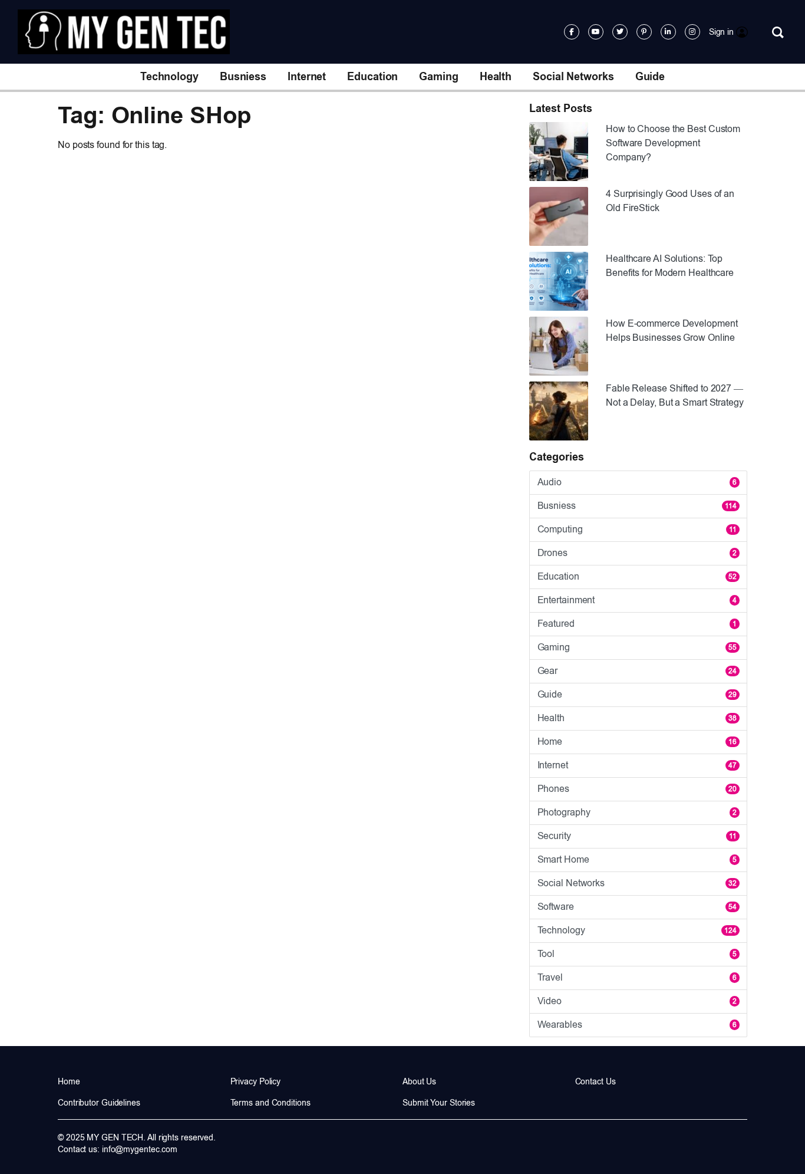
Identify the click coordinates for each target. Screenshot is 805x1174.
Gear (637, 671)
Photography (637, 812)
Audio (637, 482)
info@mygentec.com (139, 1149)
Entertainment (637, 600)
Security (637, 836)
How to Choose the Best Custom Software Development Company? (673, 143)
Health (496, 77)
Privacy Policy (255, 1081)
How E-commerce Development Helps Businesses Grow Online (671, 330)
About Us (419, 1081)
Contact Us (595, 1081)
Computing (637, 529)
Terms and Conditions (270, 1102)
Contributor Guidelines (99, 1102)
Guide (650, 77)
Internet (307, 77)
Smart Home (637, 859)
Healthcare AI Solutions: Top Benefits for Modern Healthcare (670, 266)
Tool (637, 954)
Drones (637, 553)
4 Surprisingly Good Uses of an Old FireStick (670, 201)
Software (637, 907)
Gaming (438, 77)
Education (372, 77)
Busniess (243, 77)
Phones (637, 789)
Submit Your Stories (438, 1102)
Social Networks (573, 77)
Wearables (637, 1025)
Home (637, 741)
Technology (169, 77)
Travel (637, 977)
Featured (637, 624)
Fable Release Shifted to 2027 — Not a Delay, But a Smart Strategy (675, 395)
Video (637, 1001)
